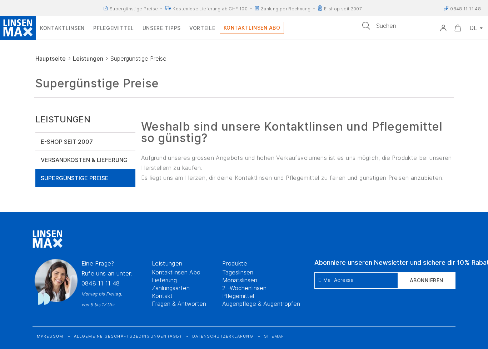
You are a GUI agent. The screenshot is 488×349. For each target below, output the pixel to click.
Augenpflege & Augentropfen (261, 303)
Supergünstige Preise (134, 8)
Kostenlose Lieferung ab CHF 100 (210, 8)
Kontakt (162, 295)
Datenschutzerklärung (222, 336)
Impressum (49, 336)
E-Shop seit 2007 (67, 141)
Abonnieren (426, 280)
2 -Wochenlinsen (244, 288)
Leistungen (88, 58)
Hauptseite (50, 58)
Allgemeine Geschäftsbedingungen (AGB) (127, 336)
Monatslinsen (239, 280)
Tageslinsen (237, 272)
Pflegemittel (238, 295)
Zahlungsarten (171, 288)
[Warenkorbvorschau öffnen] (457, 28)
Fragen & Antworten (179, 303)
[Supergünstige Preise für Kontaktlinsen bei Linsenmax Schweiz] (106, 8)
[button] (443, 28)
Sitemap (274, 336)
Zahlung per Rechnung (285, 8)
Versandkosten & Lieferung (84, 159)
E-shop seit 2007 (343, 8)
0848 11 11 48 (100, 283)
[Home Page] (18, 28)
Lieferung (164, 280)
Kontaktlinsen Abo (176, 272)
